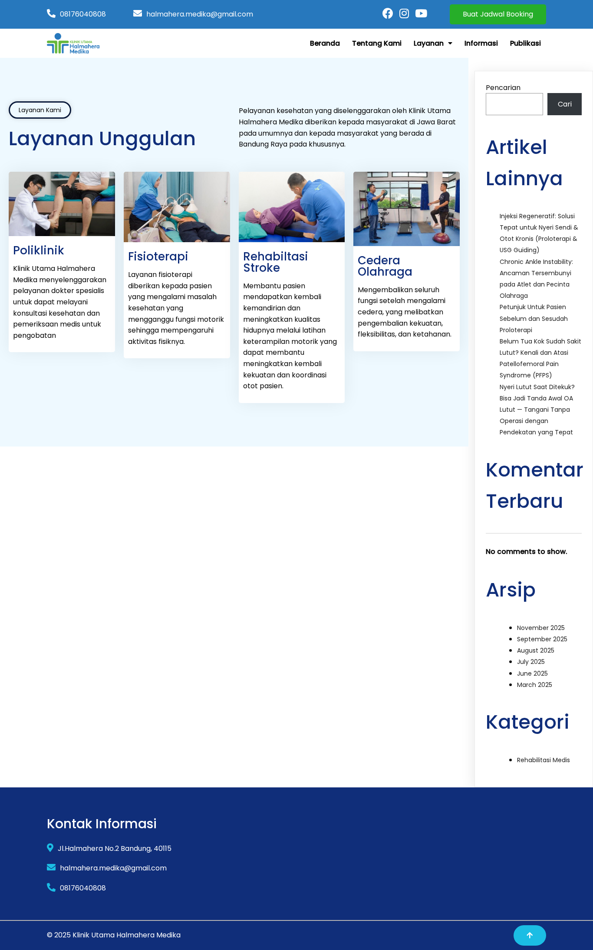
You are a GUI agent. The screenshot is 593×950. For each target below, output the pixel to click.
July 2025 (531, 661)
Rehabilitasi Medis (543, 760)
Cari (565, 104)
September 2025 (542, 639)
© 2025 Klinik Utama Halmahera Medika (114, 935)
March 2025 (534, 684)
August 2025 (535, 650)
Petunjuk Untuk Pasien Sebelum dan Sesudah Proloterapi (534, 318)
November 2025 (541, 627)
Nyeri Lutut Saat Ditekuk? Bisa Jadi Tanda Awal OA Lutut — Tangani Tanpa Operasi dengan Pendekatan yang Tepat (537, 410)
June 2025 (532, 673)
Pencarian (503, 88)
